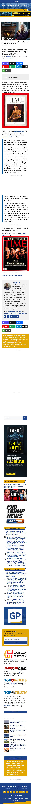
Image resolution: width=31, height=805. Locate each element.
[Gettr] (8, 792)
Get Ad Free (15, 800)
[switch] (29, 10)
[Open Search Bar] (24, 10)
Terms (26, 798)
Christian (7, 206)
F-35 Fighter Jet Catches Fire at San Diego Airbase (18, 721)
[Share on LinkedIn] (20, 66)
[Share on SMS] (3, 70)
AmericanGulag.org (13, 672)
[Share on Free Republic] (23, 66)
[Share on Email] (6, 70)
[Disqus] (15, 370)
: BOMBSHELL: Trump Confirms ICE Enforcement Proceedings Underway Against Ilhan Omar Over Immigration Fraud (16, 595)
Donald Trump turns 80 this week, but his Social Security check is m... (17, 727)
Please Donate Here (15, 758)
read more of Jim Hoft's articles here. (15, 313)
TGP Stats (15, 712)
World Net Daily (7, 137)
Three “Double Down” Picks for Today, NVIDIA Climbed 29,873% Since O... (18, 745)
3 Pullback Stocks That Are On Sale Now (17, 731)
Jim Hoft (16, 283)
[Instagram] (23, 792)
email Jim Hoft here (15, 311)
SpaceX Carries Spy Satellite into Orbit (18, 735)
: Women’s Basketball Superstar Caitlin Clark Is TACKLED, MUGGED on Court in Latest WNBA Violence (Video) (16, 574)
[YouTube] (27, 792)
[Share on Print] (9, 70)
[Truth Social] (4, 792)
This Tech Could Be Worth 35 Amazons (17, 749)
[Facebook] (14, 792)
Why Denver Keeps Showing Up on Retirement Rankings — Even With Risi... (18, 741)
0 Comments (9, 59)
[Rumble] (17, 792)
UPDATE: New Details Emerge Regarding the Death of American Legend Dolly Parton (16, 533)
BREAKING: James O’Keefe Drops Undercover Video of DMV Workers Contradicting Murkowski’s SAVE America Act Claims (16, 554)
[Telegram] (20, 792)
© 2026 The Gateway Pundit (15, 795)
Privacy (21, 798)
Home (4, 798)
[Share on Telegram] (17, 66)
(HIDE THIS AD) (18, 21)
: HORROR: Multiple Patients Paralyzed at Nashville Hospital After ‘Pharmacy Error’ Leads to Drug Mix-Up (16, 601)
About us (10, 798)
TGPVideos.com (12, 683)
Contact (16, 798)
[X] (11, 792)
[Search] (25, 418)
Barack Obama (19, 131)
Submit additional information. (12, 275)
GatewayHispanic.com (14, 660)
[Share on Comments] (26, 66)
